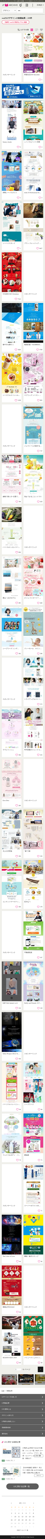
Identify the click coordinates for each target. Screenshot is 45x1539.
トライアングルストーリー (33, 699)
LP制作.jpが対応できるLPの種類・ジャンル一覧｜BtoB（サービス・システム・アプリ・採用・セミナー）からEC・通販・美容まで (32, 1451)
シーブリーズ (29, 1104)
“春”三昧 (27, 851)
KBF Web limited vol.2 (10, 1003)
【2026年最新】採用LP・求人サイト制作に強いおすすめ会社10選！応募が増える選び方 (32, 1470)
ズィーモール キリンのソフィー (33, 648)
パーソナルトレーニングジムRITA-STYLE (11, 1104)
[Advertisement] (12, 53)
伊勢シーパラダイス (10, 192)
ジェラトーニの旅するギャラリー (33, 446)
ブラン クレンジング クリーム (33, 243)
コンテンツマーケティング (11, 902)
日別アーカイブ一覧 (22, 1530)
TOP (2, 1391)
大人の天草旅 (7, 851)
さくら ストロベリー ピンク (33, 598)
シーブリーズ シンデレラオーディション (11, 648)
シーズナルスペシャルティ (11, 395)
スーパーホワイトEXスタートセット (33, 1205)
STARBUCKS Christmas (11, 294)
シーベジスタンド (9, 243)
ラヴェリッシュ (8, 750)
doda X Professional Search (33, 192)
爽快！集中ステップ (31, 1256)
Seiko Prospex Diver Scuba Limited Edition (11, 1054)
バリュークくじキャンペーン (33, 1357)
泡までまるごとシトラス (33, 496)
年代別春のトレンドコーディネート (33, 750)
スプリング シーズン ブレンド (33, 395)
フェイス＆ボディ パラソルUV (11, 1155)
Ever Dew (6, 800)
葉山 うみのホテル (9, 598)
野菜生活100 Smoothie (32, 75)
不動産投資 (28, 952)
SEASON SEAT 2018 (10, 1357)
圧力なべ (27, 902)
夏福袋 (26, 1155)
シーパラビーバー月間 (32, 142)
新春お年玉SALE (8, 1307)
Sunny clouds (7, 142)
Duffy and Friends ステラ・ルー (33, 1003)
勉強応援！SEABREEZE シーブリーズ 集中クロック (33, 344)
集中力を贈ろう (8, 344)
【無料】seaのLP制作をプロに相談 (15, 22)
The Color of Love (9, 1256)
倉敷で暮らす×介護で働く (11, 496)
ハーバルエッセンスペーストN (11, 547)
